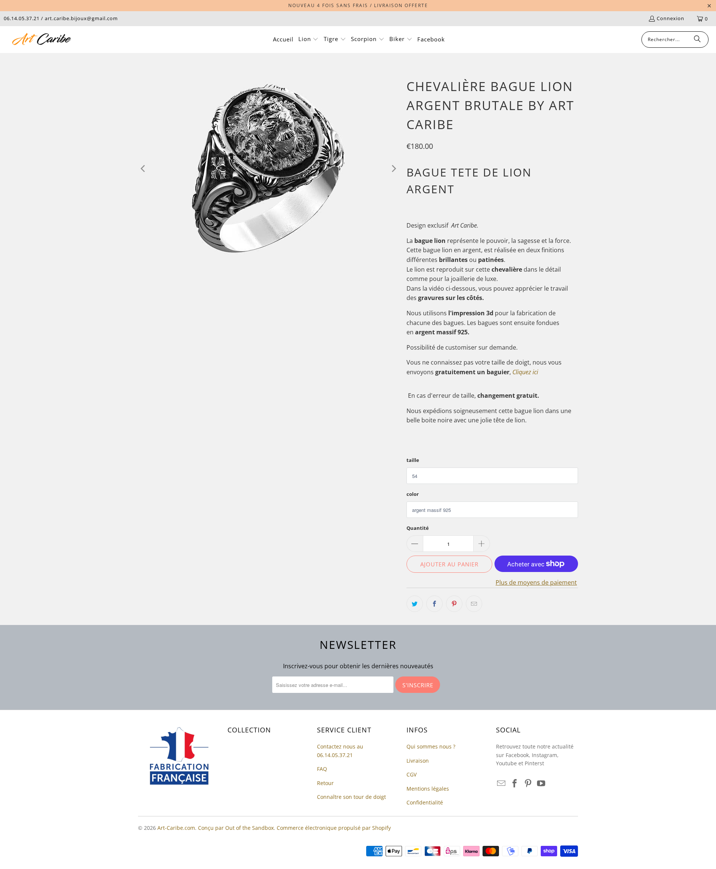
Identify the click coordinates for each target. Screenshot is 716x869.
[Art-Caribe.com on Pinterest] (528, 783)
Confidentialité (424, 802)
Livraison (417, 760)
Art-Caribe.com (176, 827)
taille (412, 460)
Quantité (417, 528)
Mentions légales (427, 788)
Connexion (670, 18)
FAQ (322, 768)
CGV (411, 774)
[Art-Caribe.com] (41, 39)
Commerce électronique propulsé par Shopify (334, 827)
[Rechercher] (697, 39)
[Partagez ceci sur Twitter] (414, 604)
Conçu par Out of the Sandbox (236, 827)
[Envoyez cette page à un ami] (474, 604)
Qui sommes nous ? (430, 746)
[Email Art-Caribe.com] (501, 783)
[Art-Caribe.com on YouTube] (541, 783)
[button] (308, 39)
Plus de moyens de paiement (536, 582)
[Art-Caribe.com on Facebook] (515, 783)
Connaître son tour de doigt (351, 796)
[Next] (393, 168)
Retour (325, 783)
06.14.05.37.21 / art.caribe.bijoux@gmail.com (61, 18)
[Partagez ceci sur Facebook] (434, 604)
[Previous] (144, 168)
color (412, 494)
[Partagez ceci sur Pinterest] (454, 604)
